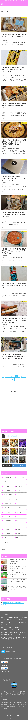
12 (12, 379)
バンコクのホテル (20, 499)
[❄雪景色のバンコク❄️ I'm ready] (14, 459)
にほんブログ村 (5, 665)
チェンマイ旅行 (20, 503)
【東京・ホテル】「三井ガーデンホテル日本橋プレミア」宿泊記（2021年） (13, 638)
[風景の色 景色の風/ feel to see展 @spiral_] (22, 459)
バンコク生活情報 (8, 495)
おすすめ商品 (19, 486)
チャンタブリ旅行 (8, 520)
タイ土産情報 (19, 482)
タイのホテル (7, 499)
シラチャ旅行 (19, 520)
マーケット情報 (20, 477)
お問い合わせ (12, 715)
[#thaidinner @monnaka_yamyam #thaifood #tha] (5, 451)
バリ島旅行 (19, 529)
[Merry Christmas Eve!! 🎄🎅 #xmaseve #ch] (22, 443)
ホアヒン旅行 (19, 512)
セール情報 (6, 486)
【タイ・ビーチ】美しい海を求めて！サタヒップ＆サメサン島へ (16, 580)
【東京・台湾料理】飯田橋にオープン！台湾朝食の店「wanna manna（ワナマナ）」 (14, 618)
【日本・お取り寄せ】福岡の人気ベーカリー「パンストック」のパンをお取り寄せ (13, 628)
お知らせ (6, 542)
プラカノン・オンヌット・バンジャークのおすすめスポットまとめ (13, 623)
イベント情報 (19, 495)
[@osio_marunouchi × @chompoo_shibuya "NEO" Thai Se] (14, 443)
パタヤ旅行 (19, 507)
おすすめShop (7, 490)
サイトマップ (19, 715)
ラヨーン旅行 (7, 512)
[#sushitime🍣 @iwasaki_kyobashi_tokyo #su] (5, 443)
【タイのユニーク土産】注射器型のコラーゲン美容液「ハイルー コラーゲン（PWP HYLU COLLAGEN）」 (17, 561)
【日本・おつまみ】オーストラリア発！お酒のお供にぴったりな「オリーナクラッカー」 (16, 568)
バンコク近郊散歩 (8, 503)
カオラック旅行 (7, 507)
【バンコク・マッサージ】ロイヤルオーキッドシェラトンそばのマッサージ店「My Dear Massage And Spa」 (16, 588)
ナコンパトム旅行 (20, 516)
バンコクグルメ (7, 477)
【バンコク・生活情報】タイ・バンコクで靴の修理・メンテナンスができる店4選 (16, 574)
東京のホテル (19, 538)
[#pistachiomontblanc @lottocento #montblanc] (14, 451)
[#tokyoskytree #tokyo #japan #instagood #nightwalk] (5, 459)
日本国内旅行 (19, 533)
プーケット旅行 (7, 516)
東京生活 (6, 538)
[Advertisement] (14, 410)
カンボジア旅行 (20, 525)
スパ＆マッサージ (8, 482)
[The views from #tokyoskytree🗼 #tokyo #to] (22, 451)
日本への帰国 (7, 533)
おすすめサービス (20, 490)
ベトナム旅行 (7, 525)
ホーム (7, 715)
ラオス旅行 (6, 529)
